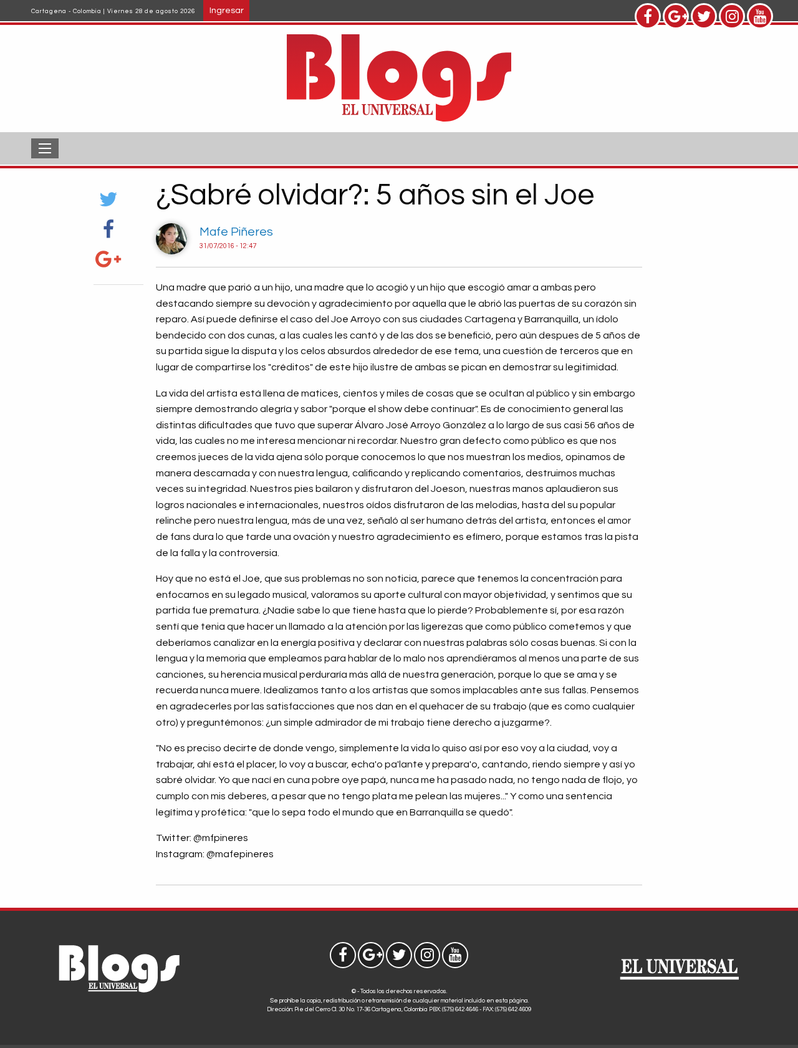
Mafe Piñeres (236, 232)
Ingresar (226, 10)
